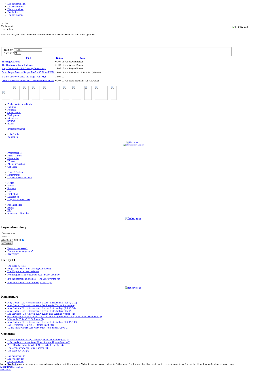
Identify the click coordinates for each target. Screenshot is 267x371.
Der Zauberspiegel (16, 3)
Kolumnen (12, 137)
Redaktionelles (14, 204)
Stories (10, 185)
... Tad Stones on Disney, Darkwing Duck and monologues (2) (37, 339)
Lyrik (10, 191)
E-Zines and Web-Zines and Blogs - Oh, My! (24, 76)
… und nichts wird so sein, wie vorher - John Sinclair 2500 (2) (37, 327)
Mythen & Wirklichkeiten (19, 177)
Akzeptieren (6, 366)
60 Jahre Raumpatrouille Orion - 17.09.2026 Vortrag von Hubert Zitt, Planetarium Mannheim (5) (54, 316)
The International (15, 15)
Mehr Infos (5, 369)
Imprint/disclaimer (16, 129)
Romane (11, 188)
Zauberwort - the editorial (19, 104)
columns (11, 107)
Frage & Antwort (15, 172)
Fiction (10, 182)
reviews (11, 120)
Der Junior (12, 12)
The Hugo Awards (11, 61)
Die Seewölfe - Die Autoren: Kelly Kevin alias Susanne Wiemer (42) (41, 313)
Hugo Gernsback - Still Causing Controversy (24, 68)
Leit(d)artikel (13, 134)
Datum (59, 58)
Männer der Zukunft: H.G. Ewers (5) (25, 319)
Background (13, 115)
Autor (82, 58)
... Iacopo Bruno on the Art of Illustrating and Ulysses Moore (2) (38, 342)
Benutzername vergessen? (20, 251)
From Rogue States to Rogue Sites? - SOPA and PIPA (28, 72)
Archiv (10, 207)
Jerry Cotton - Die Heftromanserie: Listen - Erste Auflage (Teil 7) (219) (42, 302)
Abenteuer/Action (16, 164)
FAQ (9, 210)
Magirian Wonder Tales (18, 199)
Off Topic (12, 166)
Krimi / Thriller (14, 155)
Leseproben (13, 196)
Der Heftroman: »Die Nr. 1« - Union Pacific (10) (31, 325)
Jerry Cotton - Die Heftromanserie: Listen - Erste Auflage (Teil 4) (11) (41, 311)
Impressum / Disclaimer (18, 213)
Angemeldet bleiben (11, 240)
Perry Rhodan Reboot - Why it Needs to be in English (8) (35, 345)
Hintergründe (13, 174)
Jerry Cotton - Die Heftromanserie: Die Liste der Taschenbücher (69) (40, 305)
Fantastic (11, 109)
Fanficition (12, 194)
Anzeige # (9, 53)
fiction (10, 123)
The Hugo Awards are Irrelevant (17, 65)
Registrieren (13, 254)
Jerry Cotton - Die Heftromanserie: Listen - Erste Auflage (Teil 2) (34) (41, 308)
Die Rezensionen (15, 6)
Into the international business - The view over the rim (28, 80)
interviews (12, 118)
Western (11, 161)
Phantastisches (14, 152)
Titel (28, 58)
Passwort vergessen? (17, 248)
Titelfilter (9, 50)
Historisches (13, 158)
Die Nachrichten (15, 9)
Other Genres (14, 112)
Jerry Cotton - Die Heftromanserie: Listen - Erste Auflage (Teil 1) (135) (42, 322)
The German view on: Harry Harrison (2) (27, 348)
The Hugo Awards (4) (18, 350)
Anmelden (6, 243)
